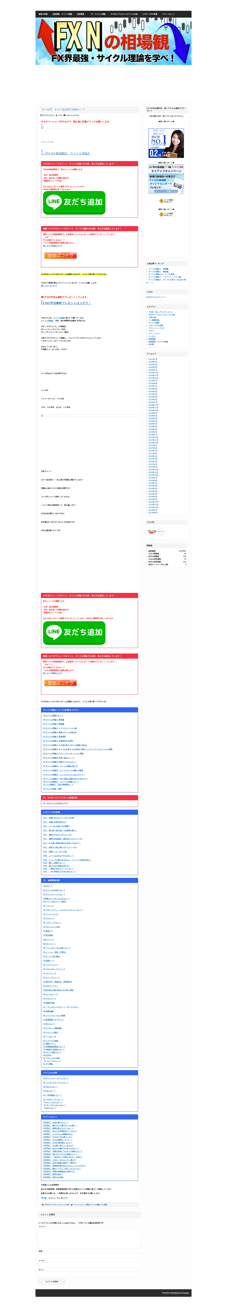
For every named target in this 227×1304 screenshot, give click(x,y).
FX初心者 (152, 317)
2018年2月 (152, 432)
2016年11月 (153, 472)
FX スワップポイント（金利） (55, 901)
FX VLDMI (47, 1055)
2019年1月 (152, 402)
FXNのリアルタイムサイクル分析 (57, 1205)
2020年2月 (152, 367)
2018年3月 (152, 429)
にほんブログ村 (47, 142)
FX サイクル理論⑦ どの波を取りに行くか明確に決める (65, 745)
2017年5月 (152, 456)
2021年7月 (152, 359)
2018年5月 (152, 424)
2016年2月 (152, 497)
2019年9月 (152, 381)
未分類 (151, 344)
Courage (186, 1293)
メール (42, 1260)
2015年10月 (153, 507)
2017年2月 (152, 464)
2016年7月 (152, 483)
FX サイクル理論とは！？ (53, 716)
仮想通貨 (80, 14)
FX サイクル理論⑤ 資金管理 (54, 737)
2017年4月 (152, 459)
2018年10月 (153, 410)
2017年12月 (153, 437)
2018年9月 (152, 413)
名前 (41, 1251)
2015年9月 (152, 510)
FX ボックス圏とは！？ (52, 1052)
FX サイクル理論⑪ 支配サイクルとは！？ (59, 762)
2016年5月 (152, 488)
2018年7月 (152, 418)
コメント (42, 1226)
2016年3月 (152, 494)
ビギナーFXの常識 (150, 14)
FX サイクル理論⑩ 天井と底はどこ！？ (59, 758)
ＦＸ (75, 1205)
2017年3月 (152, 462)
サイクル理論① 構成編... (159, 272)
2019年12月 (153, 373)
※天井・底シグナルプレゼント (160, 312)
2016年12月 (153, 470)
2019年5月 (152, 392)
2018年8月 (152, 416)
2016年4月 (152, 491)
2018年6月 (152, 421)
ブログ (151, 331)
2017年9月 (152, 445)
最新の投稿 (43, 14)
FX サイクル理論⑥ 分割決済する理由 (58, 741)
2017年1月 (152, 467)
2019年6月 (152, 389)
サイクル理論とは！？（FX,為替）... (162, 274)
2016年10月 (153, 475)
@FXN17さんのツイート (156, 297)
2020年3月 (152, 365)
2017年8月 (152, 448)
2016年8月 (152, 480)
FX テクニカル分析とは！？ (54, 890)
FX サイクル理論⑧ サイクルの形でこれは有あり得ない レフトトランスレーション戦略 (77, 749)
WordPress (175, 1293)
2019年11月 (153, 375)
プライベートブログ (156, 328)
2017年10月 (153, 443)
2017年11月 (153, 440)
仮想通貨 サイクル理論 (62, 14)
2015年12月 (153, 502)
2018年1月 (152, 435)
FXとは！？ (47, 886)
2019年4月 (152, 394)
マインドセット (168, 14)
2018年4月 (152, 427)
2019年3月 (152, 397)
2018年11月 (153, 408)
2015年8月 (152, 513)
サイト (41, 1270)
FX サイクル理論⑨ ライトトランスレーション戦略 (63, 753)
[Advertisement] (113, 85)
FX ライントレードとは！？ (54, 894)
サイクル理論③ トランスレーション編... (165, 277)
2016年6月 (152, 486)
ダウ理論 (103, 1205)
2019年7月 (152, 386)
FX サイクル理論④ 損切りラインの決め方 (59, 732)
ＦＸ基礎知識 (153, 320)
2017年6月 (152, 453)
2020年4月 (152, 362)
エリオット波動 (83, 1205)
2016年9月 (152, 478)
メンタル (152, 336)
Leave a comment (72, 115)
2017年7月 (152, 451)
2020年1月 (152, 370)
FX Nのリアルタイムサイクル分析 (124, 14)
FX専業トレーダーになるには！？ (56, 899)
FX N (60, 115)
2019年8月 (152, 383)
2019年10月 (153, 378)
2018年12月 (153, 405)
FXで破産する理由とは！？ (54, 1049)
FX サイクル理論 (97, 14)
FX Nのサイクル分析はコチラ (55, 803)
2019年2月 (152, 400)
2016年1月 (152, 499)
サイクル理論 (95, 1205)
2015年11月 (153, 505)
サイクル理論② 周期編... (159, 269)
